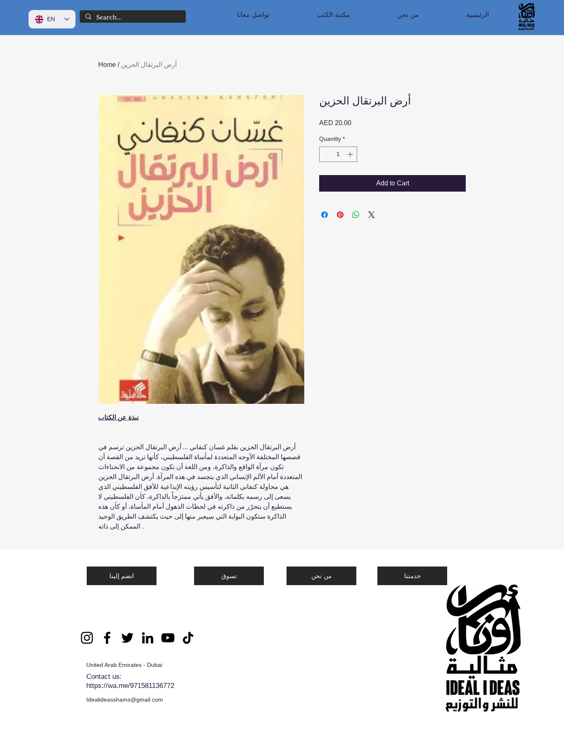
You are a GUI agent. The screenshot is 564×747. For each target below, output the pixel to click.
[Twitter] (127, 638)
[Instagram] (87, 638)
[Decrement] (325, 154)
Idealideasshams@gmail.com (124, 699)
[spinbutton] (338, 154)
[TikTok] (188, 638)
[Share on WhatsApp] (356, 215)
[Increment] (351, 154)
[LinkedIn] (148, 638)
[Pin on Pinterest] (340, 215)
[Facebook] (107, 638)
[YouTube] (168, 638)
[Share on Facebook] (324, 215)
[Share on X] (372, 215)
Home (107, 64)
